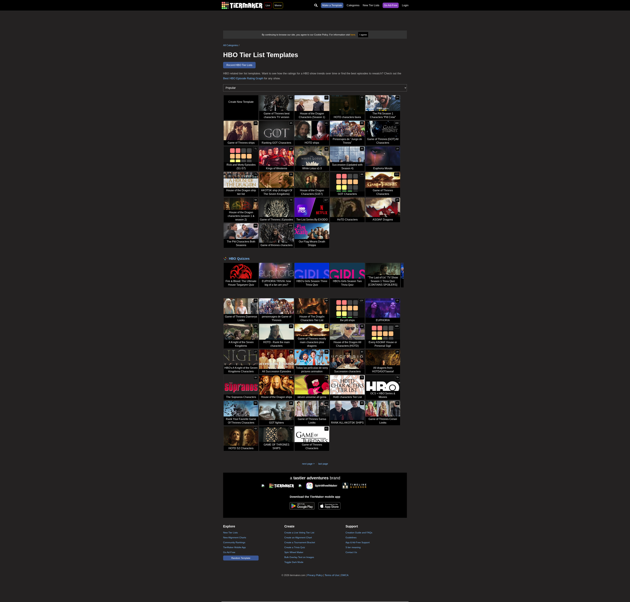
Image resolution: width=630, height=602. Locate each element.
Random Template (240, 558)
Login (405, 5)
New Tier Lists (371, 5)
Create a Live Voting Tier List (299, 532)
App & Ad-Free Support (358, 542)
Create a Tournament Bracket (299, 542)
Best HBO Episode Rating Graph (243, 78)
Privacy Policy (315, 575)
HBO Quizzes (239, 258)
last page (323, 463)
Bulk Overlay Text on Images (299, 557)
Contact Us (351, 552)
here (352, 34)
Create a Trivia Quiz (294, 547)
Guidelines (351, 537)
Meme (278, 5)
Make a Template (332, 5)
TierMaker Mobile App (234, 547)
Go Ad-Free (390, 5)
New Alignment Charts (234, 537)
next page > (308, 463)
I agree (363, 34)
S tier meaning (353, 547)
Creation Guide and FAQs (359, 532)
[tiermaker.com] (241, 5)
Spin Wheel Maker (293, 552)
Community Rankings (234, 542)
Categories (353, 5)
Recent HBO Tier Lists (239, 65)
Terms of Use (332, 575)
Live (268, 5)
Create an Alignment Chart (298, 537)
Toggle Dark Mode (293, 562)
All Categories (230, 45)
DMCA (344, 575)
